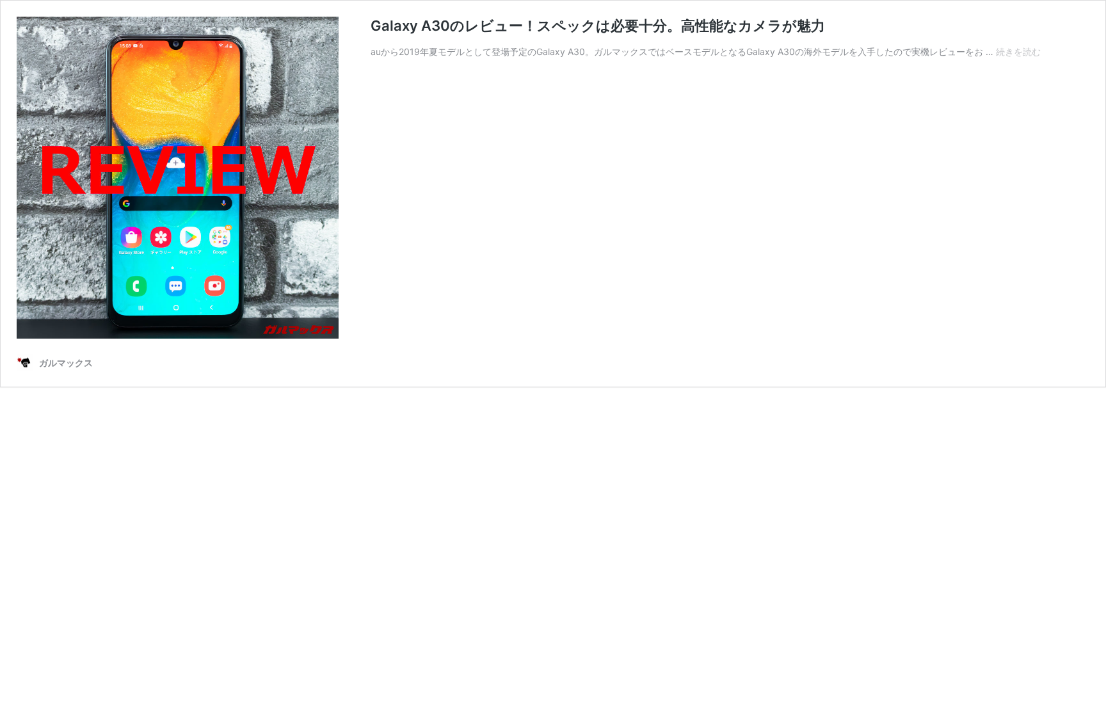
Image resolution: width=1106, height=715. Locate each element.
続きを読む (1018, 51)
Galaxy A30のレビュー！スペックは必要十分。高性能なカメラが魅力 (598, 25)
